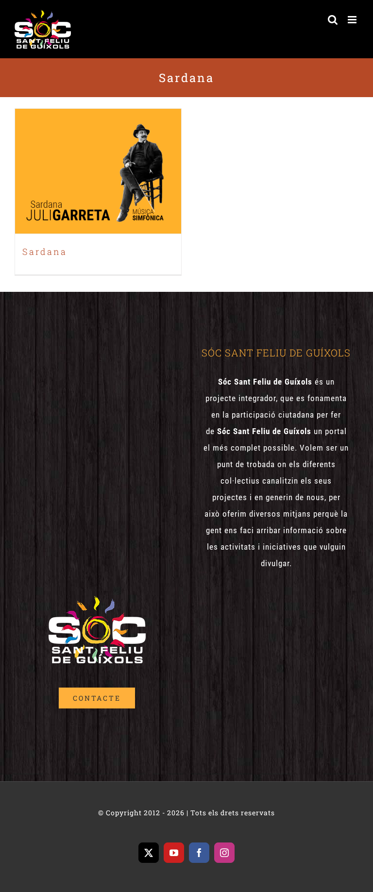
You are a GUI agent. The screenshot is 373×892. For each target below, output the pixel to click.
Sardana (97, 161)
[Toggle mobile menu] (353, 20)
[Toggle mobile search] (333, 20)
